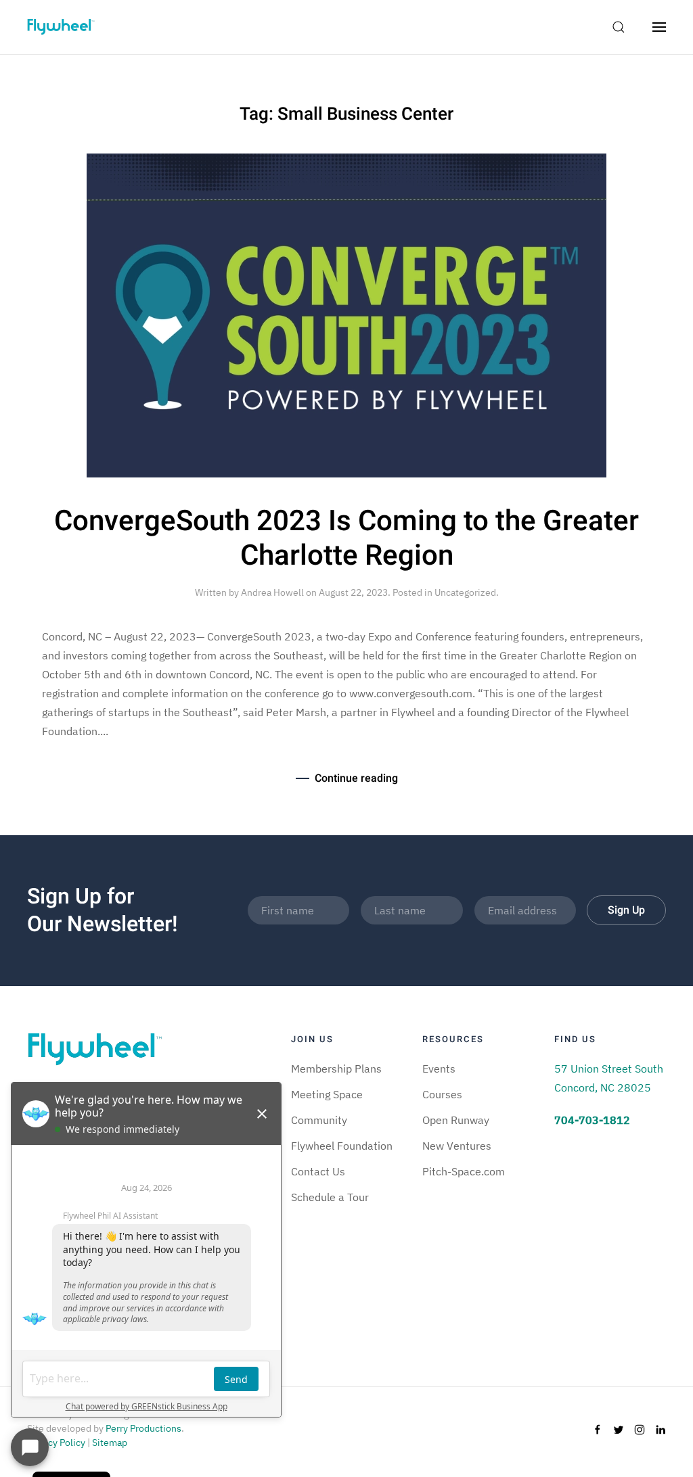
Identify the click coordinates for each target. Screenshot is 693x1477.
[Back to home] (61, 27)
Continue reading (356, 778)
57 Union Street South (608, 1068)
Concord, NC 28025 (602, 1087)
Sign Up (626, 910)
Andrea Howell (272, 592)
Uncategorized (465, 592)
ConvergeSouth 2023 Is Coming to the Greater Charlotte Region (346, 538)
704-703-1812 (592, 1120)
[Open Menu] (659, 27)
